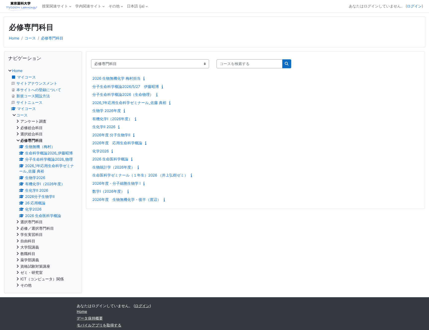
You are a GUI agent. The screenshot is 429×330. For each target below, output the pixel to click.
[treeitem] (43, 178)
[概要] (145, 78)
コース (30, 38)
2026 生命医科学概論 (110, 159)
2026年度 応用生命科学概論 (117, 143)
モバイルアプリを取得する (99, 325)
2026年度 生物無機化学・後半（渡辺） (126, 199)
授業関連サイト (55, 6)
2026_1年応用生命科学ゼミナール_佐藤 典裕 (129, 102)
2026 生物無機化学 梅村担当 (116, 78)
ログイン (414, 6)
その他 (114, 6)
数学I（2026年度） (108, 191)
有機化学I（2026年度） (112, 118)
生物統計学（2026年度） (113, 167)
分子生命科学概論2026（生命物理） (122, 94)
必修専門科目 (52, 38)
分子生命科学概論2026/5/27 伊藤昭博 (125, 86)
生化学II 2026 (103, 126)
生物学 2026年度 (106, 110)
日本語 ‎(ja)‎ (135, 6)
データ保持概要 (90, 318)
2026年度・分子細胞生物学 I (116, 183)
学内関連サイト (88, 6)
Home (14, 38)
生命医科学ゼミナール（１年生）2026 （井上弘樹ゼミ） (140, 175)
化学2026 (100, 151)
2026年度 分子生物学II (111, 135)
